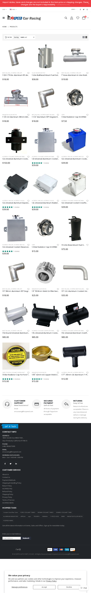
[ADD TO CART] (25, 47)
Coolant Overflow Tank (10, 512)
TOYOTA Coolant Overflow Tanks (17, 372)
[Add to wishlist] (28, 73)
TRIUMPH (36, 516)
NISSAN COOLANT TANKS (45, 512)
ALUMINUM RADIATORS (10, 516)
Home (4, 27)
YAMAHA (45, 516)
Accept (44, 587)
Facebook (5, 463)
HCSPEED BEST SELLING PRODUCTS (51, 115)
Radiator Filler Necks (9, 115)
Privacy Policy (51, 581)
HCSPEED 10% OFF (16, 73)
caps (29, 516)
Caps (62, 115)
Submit (26, 538)
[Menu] (4, 17)
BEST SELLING (6, 73)
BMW (63, 516)
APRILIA (23, 516)
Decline (69, 587)
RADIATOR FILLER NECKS (74, 516)
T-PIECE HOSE (54, 516)
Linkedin (16, 463)
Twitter (10, 463)
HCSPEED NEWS (8, 520)
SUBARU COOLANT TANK (64, 512)
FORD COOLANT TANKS (27, 512)
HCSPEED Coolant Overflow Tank (13, 156)
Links (73, 9)
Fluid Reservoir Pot (38, 73)
